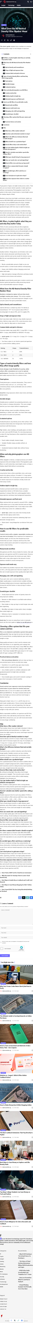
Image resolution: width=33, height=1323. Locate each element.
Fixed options (8, 81)
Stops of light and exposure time (14, 70)
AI (0, 1253)
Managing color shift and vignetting (15, 111)
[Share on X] (7, 40)
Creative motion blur (10, 93)
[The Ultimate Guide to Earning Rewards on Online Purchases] (16, 1004)
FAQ (4, 128)
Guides (4, 25)
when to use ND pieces (24, 622)
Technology (3, 1281)
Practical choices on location (13, 122)
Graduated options (10, 87)
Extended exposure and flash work (15, 99)
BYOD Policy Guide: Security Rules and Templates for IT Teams (24, 1272)
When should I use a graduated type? (16, 141)
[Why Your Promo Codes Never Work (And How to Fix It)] (16, 974)
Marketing (2, 1266)
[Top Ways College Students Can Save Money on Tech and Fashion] (16, 1180)
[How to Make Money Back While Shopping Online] (16, 1093)
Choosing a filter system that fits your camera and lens (16, 118)
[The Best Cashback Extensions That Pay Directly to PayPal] (16, 1121)
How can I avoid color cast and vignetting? (17, 160)
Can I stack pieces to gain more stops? (16, 175)
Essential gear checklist (12, 114)
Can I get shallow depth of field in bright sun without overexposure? (16, 148)
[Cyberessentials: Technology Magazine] (9, 2)
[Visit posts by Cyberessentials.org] (3, 36)
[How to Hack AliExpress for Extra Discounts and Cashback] (16, 1210)
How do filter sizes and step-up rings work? (17, 163)
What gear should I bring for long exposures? (18, 157)
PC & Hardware (4, 1274)
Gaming (2, 1261)
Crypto (1, 1256)
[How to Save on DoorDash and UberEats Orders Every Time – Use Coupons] (16, 1034)
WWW (1, 1286)
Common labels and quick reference (15, 73)
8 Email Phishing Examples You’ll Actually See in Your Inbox (24, 1287)
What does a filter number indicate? (15, 131)
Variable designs (9, 84)
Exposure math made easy (12, 108)
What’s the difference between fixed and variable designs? (15, 137)
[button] (1, 2)
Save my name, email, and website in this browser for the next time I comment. (15, 942)
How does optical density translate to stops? (18, 134)
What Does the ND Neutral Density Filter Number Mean (16, 63)
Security (2, 1276)
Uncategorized (4, 1284)
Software (2, 1279)
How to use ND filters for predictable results (15, 102)
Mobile (2, 1269)
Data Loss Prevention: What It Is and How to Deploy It (25, 1279)
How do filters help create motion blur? (16, 144)
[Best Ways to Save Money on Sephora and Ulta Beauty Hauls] (16, 1150)
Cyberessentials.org (10, 34)
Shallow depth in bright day (13, 96)
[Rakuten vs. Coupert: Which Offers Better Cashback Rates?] (16, 1063)
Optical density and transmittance (14, 67)
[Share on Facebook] (4, 40)
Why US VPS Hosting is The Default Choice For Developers (25, 1256)
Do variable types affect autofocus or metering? (14, 171)
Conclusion (6, 125)
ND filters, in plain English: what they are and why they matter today (16, 58)
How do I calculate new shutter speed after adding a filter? (16, 153)
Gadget (2, 1259)
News (1, 1271)
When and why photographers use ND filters (15, 90)
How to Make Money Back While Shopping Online (15, 1105)
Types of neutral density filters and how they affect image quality (15, 77)
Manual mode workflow (11, 105)
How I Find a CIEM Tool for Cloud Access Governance (16, 872)
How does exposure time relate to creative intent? (16, 179)
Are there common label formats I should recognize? (15, 167)
